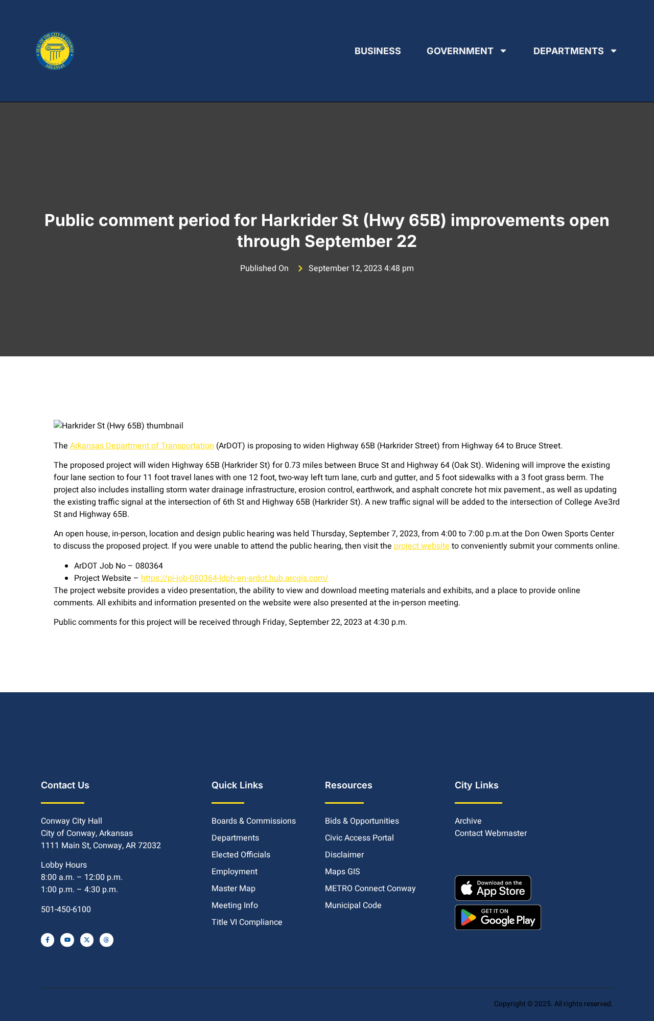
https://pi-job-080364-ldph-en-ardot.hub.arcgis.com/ (235, 578)
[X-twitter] (87, 939)
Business (378, 51)
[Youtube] (67, 939)
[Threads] (106, 939)
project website (422, 546)
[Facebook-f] (47, 939)
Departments (568, 51)
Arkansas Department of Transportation (142, 446)
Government (460, 51)
